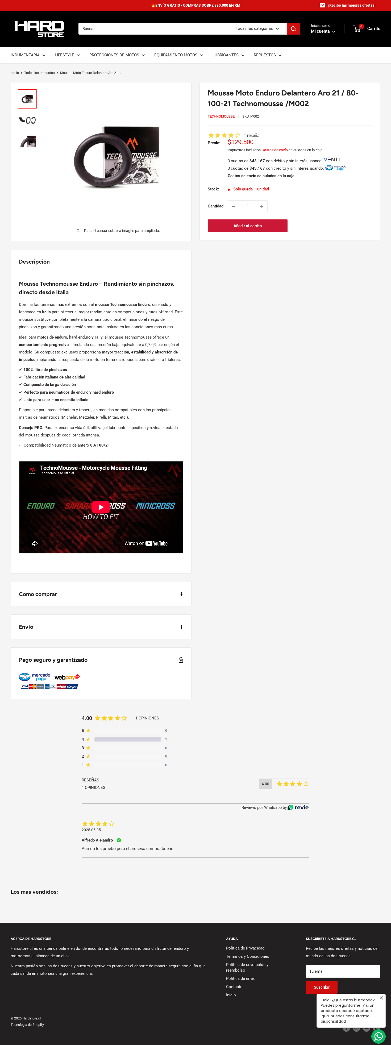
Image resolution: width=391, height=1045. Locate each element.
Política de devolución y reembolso (247, 967)
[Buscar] (293, 29)
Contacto (234, 986)
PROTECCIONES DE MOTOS (114, 55)
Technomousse (221, 116)
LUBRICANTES (226, 55)
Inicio (15, 73)
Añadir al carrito (248, 226)
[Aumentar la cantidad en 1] (261, 206)
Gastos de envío (274, 150)
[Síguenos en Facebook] (346, 1028)
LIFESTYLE (64, 55)
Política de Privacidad (245, 948)
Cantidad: (216, 206)
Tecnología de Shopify (27, 1025)
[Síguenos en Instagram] (356, 1028)
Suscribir (322, 987)
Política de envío (241, 978)
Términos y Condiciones (247, 956)
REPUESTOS (265, 55)
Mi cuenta (321, 31)
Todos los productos (39, 73)
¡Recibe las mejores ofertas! (352, 5)
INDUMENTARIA (25, 55)
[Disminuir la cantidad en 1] (233, 206)
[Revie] (298, 808)
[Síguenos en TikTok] (376, 1028)
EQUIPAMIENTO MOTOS (175, 55)
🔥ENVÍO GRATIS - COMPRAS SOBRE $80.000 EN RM (195, 5)
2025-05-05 (91, 830)
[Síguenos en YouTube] (366, 1028)
